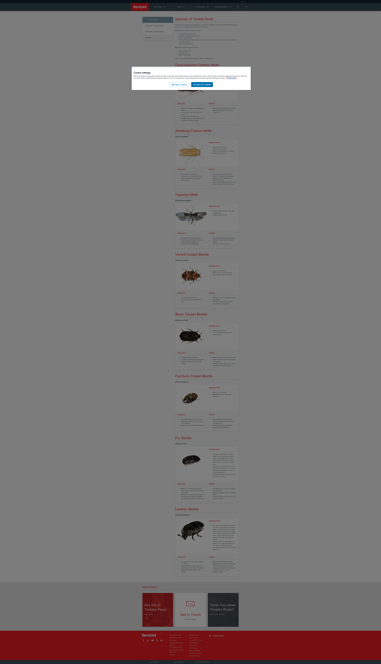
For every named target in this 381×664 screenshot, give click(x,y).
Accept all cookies (202, 84)
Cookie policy (231, 78)
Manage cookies (179, 84)
